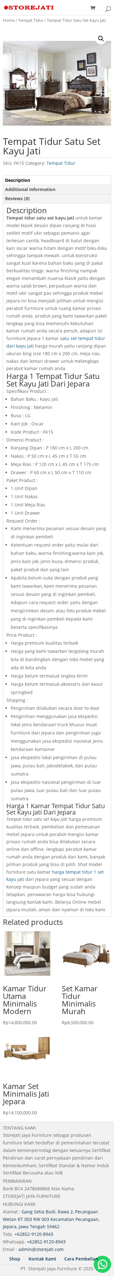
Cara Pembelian (81, 1259)
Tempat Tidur (30, 20)
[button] (101, 38)
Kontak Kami (42, 1259)
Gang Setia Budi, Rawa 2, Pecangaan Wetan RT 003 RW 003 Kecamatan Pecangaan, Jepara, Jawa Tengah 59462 (51, 1219)
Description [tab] (17, 180)
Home (9, 20)
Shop (14, 1259)
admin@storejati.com (41, 1249)
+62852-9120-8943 (34, 1234)
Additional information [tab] (30, 189)
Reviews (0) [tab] (17, 198)
